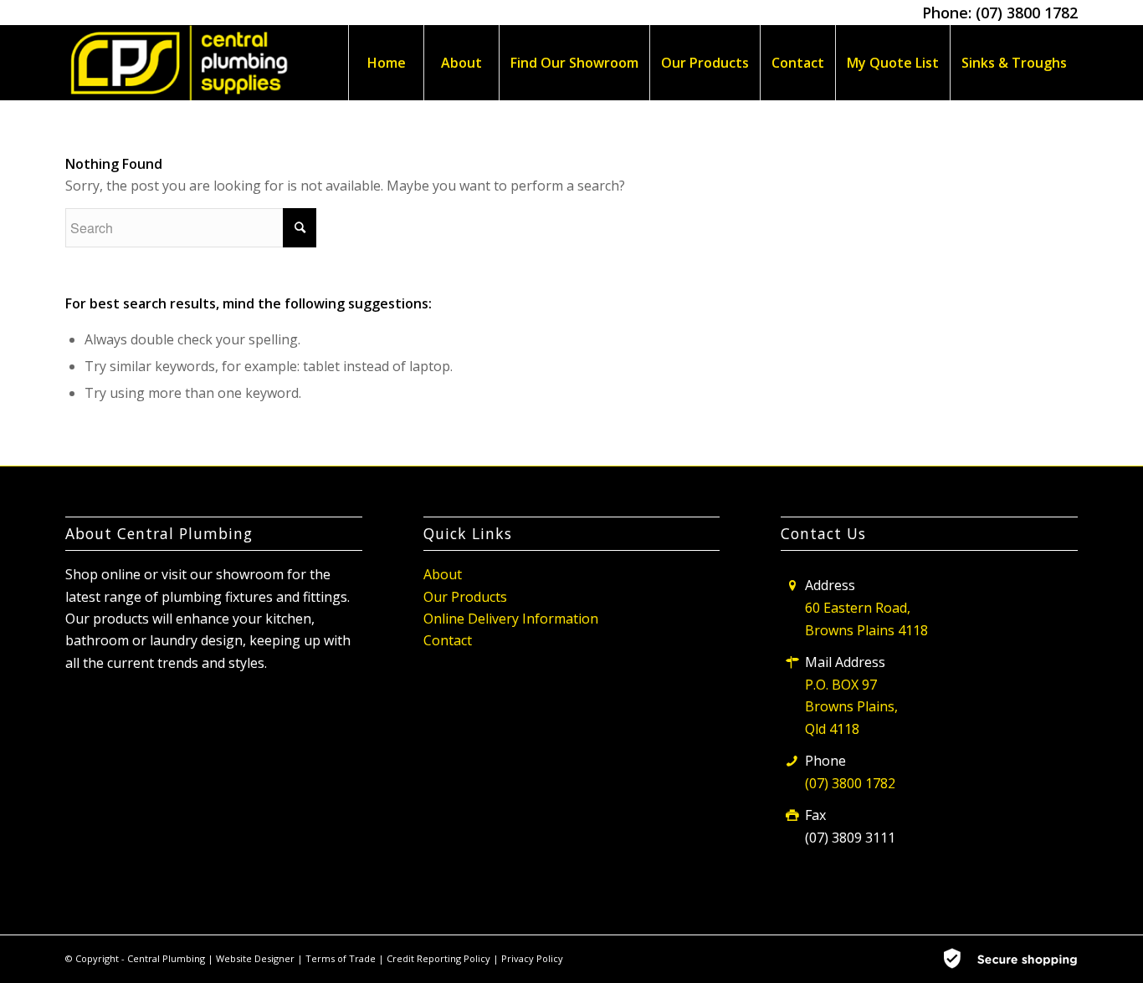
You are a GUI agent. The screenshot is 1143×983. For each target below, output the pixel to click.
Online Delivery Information (510, 618)
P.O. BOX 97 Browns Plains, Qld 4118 (851, 706)
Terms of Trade (341, 958)
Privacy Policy (532, 958)
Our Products (465, 597)
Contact (447, 640)
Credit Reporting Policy (440, 958)
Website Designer (255, 958)
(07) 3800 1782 (1027, 13)
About (442, 574)
